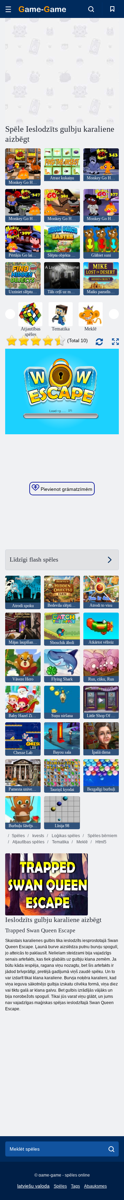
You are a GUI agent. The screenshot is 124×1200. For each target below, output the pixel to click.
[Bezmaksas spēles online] (42, 9)
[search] (111, 1149)
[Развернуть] (115, 341)
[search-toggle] (91, 9)
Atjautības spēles (28, 842)
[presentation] (10, 314)
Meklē (81, 842)
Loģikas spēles (65, 835)
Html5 (100, 842)
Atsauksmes (95, 1186)
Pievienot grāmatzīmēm (65, 489)
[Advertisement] (93, 70)
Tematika (60, 842)
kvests (37, 835)
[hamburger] (8, 9)
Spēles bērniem (101, 835)
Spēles (18, 835)
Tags (75, 1186)
